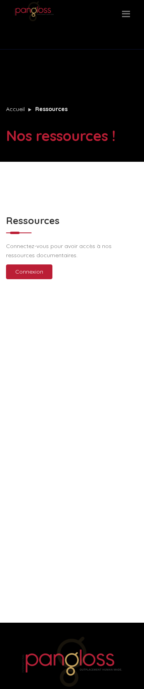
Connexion (29, 271)
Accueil (15, 109)
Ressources (51, 109)
